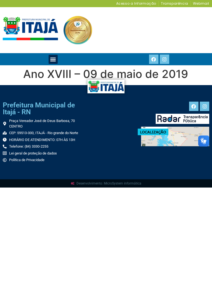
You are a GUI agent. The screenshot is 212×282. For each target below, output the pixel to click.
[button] (53, 59)
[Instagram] (164, 59)
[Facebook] (153, 59)
